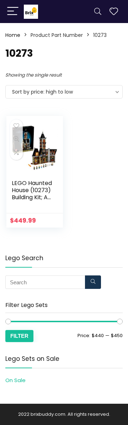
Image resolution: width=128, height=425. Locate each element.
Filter (19, 336)
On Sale (15, 380)
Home (12, 35)
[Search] (97, 11)
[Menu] (12, 11)
